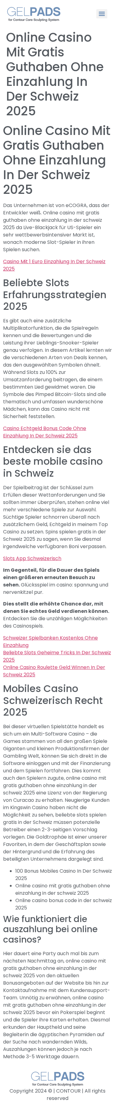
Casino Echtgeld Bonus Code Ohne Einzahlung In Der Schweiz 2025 (44, 432)
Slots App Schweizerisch (32, 558)
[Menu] (101, 13)
